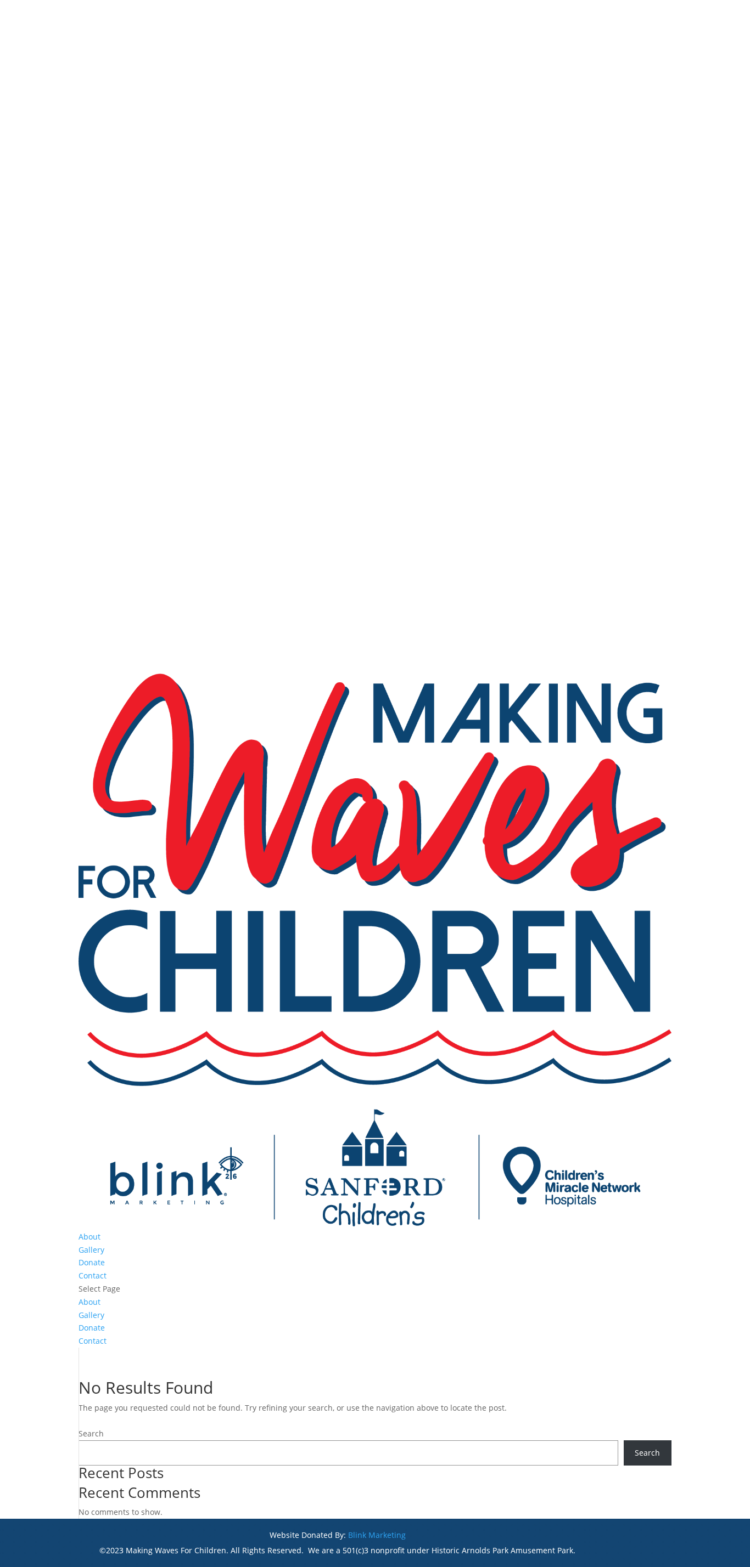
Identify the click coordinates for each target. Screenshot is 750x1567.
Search (91, 1433)
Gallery (91, 1249)
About (89, 1236)
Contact (93, 1275)
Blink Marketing (377, 1535)
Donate (92, 1262)
